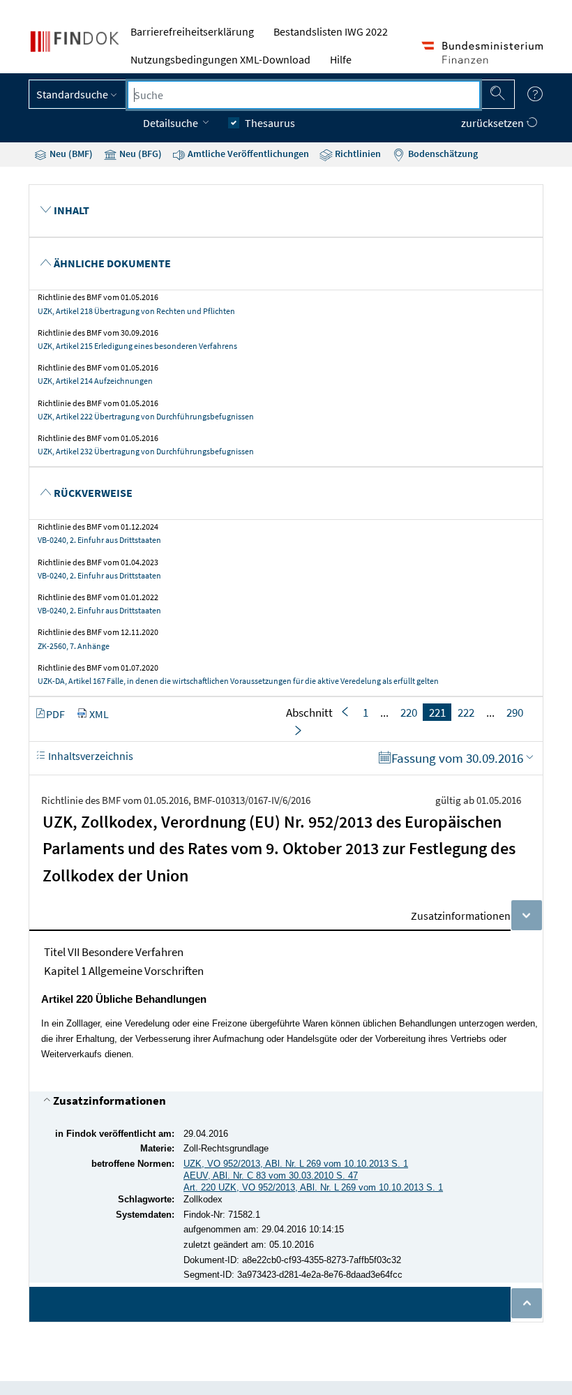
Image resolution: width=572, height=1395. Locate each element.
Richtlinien (357, 153)
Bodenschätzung (442, 153)
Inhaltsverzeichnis (89, 756)
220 (408, 712)
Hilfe (341, 59)
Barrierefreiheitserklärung (192, 31)
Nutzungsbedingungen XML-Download (220, 59)
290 (514, 712)
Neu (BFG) (139, 153)
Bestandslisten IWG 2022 (330, 31)
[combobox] (304, 95)
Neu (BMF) (70, 153)
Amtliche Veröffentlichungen (247, 153)
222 (466, 712)
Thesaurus (270, 123)
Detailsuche (171, 123)
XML (99, 714)
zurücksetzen (493, 123)
